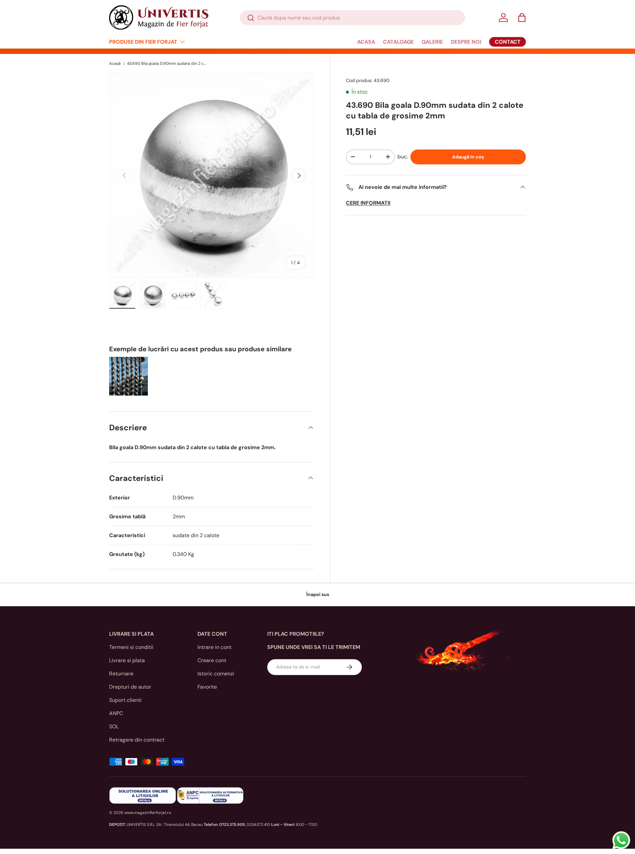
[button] (522, 17)
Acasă (115, 63)
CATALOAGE (398, 41)
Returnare (121, 673)
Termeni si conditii (131, 647)
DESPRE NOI (466, 41)
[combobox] (352, 17)
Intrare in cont (214, 647)
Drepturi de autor (130, 686)
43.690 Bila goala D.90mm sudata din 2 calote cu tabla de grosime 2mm (166, 63)
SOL (114, 726)
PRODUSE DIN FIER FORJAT (143, 41)
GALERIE (432, 41)
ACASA (366, 41)
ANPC (116, 713)
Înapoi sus (317, 594)
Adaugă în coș (468, 157)
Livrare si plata (127, 660)
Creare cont (211, 660)
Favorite (207, 686)
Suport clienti (125, 700)
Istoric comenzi (215, 673)
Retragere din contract (136, 739)
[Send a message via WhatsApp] (621, 840)
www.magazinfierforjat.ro (147, 812)
